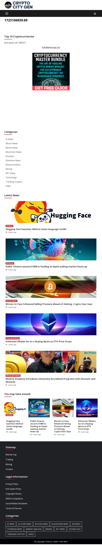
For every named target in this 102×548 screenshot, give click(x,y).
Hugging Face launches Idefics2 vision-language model (36, 229)
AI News (9, 139)
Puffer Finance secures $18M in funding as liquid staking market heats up (46, 266)
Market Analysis (13, 164)
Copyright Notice (14, 493)
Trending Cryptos (14, 181)
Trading (9, 459)
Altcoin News (12, 143)
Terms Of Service (14, 508)
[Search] (94, 13)
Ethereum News (13, 160)
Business (10, 156)
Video (8, 186)
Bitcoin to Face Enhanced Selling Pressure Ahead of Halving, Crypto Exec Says (49, 304)
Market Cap (11, 454)
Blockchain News (13, 152)
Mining (9, 169)
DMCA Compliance (14, 498)
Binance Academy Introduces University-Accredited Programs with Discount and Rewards (50, 380)
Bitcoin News (12, 147)
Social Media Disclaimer (16, 503)
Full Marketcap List (51, 47)
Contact (9, 469)
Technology (11, 177)
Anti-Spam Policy (13, 488)
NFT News (10, 173)
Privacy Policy (12, 484)
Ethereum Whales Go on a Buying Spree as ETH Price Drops (39, 341)
